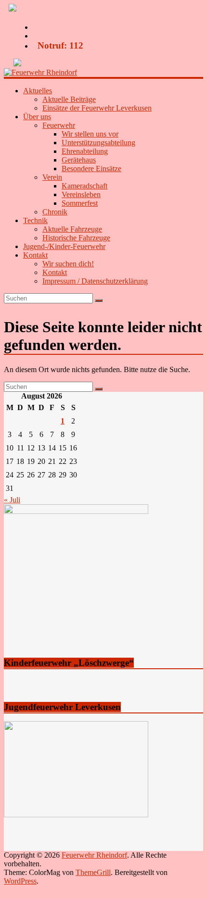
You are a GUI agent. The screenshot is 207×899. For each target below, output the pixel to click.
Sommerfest (80, 203)
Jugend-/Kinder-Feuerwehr (64, 246)
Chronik (54, 212)
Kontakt (54, 272)
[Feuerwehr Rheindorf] (40, 72)
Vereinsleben (81, 194)
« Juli (12, 500)
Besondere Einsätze (91, 168)
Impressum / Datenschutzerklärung (95, 281)
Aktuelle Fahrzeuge (72, 229)
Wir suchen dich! (68, 264)
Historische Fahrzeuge (76, 238)
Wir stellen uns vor (90, 134)
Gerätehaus (79, 160)
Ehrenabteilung (85, 151)
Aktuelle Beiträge (69, 99)
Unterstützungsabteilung (98, 142)
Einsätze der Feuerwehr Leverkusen (97, 108)
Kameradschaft (84, 186)
